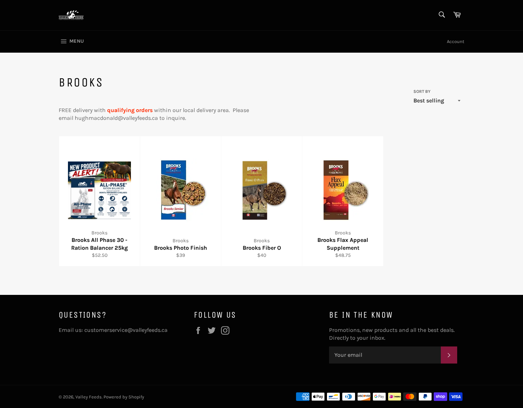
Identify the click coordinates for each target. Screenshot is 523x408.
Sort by (421, 91)
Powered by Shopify (124, 396)
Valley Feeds (88, 396)
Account (455, 41)
